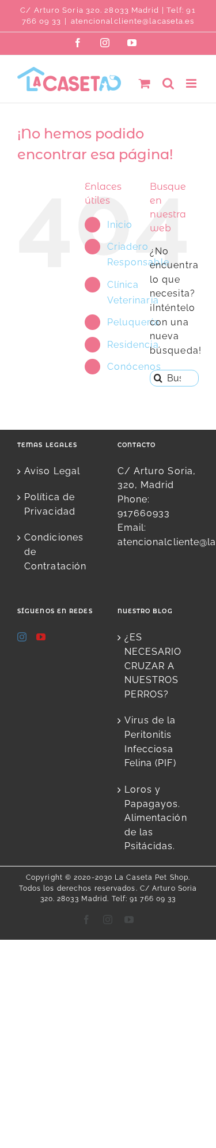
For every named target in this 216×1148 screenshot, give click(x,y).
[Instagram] (22, 636)
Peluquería (133, 322)
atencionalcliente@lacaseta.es (133, 21)
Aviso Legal (52, 471)
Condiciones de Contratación (55, 551)
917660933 (144, 513)
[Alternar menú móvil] (192, 83)
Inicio (120, 224)
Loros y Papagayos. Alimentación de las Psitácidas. (155, 818)
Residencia (133, 344)
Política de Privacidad (49, 504)
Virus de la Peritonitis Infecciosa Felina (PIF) (150, 741)
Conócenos (134, 366)
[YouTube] (41, 636)
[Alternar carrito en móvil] (145, 83)
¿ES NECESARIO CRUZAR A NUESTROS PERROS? (153, 666)
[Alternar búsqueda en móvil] (168, 83)
